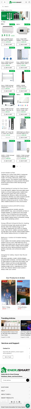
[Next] (20, 166)
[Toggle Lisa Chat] (28, 406)
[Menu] (1, 2)
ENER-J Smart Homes (17, 403)
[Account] (26, 2)
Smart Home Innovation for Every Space (13, 407)
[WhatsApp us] (4, 2)
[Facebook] (12, 402)
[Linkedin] (19, 402)
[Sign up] (27, 380)
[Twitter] (17, 402)
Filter (4, 22)
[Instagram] (14, 402)
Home (2, 10)
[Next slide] (28, 329)
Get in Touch (8, 357)
